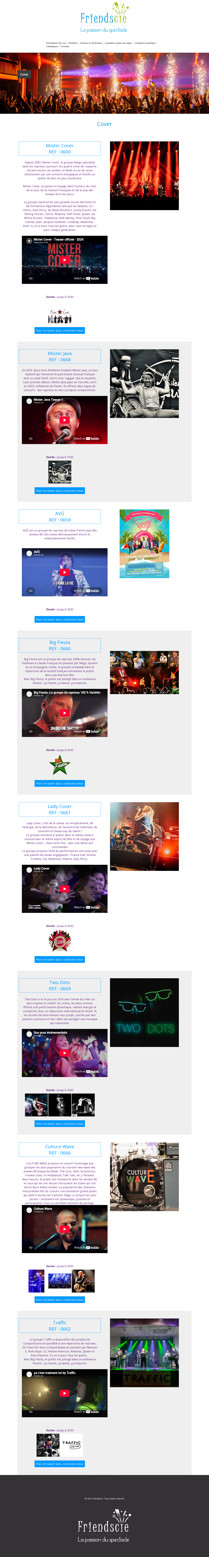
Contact (65, 46)
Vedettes (73, 43)
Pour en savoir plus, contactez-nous (59, 330)
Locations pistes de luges (118, 43)
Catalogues (52, 46)
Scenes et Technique (91, 43)
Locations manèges (145, 43)
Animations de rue (56, 43)
